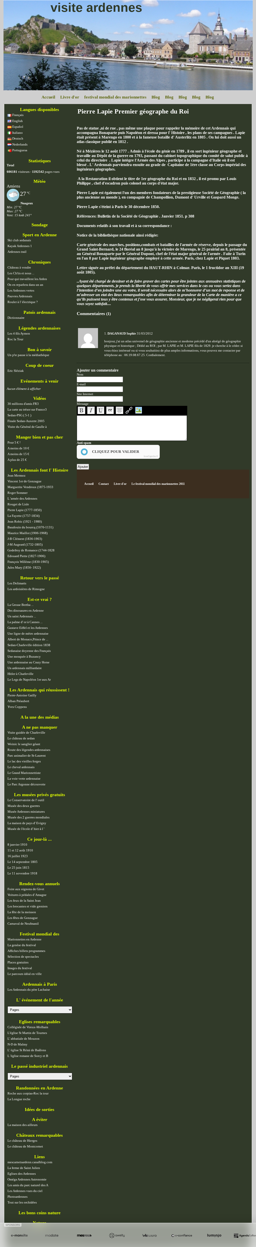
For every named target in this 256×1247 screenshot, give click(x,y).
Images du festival (20, 968)
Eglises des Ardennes (22, 1173)
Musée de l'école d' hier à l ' (26, 829)
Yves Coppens (17, 707)
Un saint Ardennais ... (22, 616)
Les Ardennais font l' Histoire (39, 470)
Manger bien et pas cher (39, 437)
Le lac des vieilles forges (24, 761)
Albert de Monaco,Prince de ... (28, 639)
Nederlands (20, 144)
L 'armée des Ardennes (22, 498)
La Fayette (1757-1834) (24, 516)
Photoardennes (18, 1196)
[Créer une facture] (149, 1235)
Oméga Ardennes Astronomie (27, 1179)
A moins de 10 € (18, 448)
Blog (156, 97)
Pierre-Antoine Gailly (22, 695)
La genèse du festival (22, 945)
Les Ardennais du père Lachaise (29, 989)
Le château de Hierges (22, 1140)
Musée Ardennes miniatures (26, 811)
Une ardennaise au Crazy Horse (29, 662)
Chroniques (39, 262)
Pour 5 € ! (14, 442)
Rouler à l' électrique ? (23, 302)
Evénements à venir (39, 381)
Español (17, 127)
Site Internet (85, 394)
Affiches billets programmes (26, 951)
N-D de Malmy (18, 1044)
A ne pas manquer (39, 727)
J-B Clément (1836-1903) (25, 539)
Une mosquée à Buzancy (24, 656)
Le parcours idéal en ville (25, 974)
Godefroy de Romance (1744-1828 (31, 550)
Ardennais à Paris (39, 984)
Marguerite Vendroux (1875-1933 (30, 487)
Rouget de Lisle (18, 504)
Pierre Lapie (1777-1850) (25, 510)
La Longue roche (19, 1099)
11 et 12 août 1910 (20, 850)
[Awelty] (116, 1235)
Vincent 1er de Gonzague (25, 481)
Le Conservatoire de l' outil (26, 800)
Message (82, 404)
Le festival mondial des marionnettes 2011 (158, 484)
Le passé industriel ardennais (39, 1066)
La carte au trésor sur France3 (27, 409)
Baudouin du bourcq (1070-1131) (30, 527)
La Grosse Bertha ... (21, 605)
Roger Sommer (18, 493)
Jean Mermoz (17, 475)
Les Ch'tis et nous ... (21, 273)
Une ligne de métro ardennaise (28, 633)
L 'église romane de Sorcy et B (28, 1056)
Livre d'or (69, 97)
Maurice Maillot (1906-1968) (28, 533)
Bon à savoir (40, 349)
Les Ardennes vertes (21, 290)
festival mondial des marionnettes (115, 97)
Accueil (48, 97)
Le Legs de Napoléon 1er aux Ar (29, 679)
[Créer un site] (19, 1235)
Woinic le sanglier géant (24, 744)
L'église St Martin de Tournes (27, 1033)
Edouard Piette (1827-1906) (26, 556)
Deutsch (17, 138)
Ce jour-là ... (39, 839)
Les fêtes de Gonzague (23, 918)
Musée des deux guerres (24, 806)
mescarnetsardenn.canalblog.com (30, 1162)
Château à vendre (19, 267)
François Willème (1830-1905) (28, 562)
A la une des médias (39, 717)
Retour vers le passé (39, 577)
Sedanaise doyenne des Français (29, 651)
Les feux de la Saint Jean (24, 900)
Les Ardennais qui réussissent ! (40, 689)
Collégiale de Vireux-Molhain (28, 1027)
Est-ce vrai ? (40, 599)
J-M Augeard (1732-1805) (25, 544)
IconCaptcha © (151, 456)
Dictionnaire (16, 318)
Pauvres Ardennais (20, 296)
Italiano (17, 133)
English (17, 121)
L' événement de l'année (39, 999)
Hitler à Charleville (21, 674)
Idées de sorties (39, 1109)
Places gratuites (18, 962)
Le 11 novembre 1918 (22, 873)
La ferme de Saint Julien (24, 1168)
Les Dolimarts (17, 583)
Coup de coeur (40, 365)
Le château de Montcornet (25, 1146)
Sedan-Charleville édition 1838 (29, 645)
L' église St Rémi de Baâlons (27, 1050)
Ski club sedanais (19, 240)
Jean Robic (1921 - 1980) (25, 521)
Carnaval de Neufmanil (23, 923)
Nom (80, 374)
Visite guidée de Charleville (26, 732)
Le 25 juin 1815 (18, 867)
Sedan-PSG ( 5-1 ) (19, 415)
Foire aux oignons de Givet (26, 889)
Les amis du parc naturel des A (28, 1185)
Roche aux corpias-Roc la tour (28, 1093)
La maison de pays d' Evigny (27, 823)
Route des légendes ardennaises (29, 750)
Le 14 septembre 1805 (23, 862)
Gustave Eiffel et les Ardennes (28, 628)
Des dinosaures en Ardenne (26, 610)
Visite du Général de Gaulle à (27, 427)
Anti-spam (84, 443)
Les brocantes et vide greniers (28, 906)
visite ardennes (96, 8)
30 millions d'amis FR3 (23, 404)
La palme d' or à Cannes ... (25, 622)
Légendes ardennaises (39, 328)
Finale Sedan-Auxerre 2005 (26, 421)
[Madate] (52, 1235)
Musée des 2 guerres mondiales (29, 817)
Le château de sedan (21, 738)
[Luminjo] (214, 1235)
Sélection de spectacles (23, 956)
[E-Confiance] (182, 1235)
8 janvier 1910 (17, 844)
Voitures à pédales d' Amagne (27, 895)
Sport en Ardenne (39, 234)
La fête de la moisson (22, 912)
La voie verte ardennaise (24, 778)
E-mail (81, 384)
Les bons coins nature (39, 1212)
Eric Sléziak (16, 371)
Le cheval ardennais (21, 767)
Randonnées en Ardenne (39, 1087)
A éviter (39, 1119)
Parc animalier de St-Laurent (27, 755)
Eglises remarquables (39, 1021)
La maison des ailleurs (23, 1125)
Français (18, 115)
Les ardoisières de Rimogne (26, 589)
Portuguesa (19, 150)
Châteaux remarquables (39, 1135)
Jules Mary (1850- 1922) (24, 567)
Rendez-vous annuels (39, 883)
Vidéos (39, 398)
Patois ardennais (40, 312)
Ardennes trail (17, 252)
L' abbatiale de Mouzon (24, 1038)
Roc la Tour (15, 339)
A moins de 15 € (18, 454)
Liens (39, 1156)
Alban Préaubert (18, 701)
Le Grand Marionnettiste (24, 773)
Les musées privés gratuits (39, 794)
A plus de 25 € (17, 460)
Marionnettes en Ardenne (25, 939)
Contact (103, 484)
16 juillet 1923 (18, 856)
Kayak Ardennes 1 (20, 246)
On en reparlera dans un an (25, 285)
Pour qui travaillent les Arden (27, 279)
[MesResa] (84, 1235)
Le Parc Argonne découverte (27, 784)
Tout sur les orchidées (22, 1202)
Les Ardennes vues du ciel (25, 1191)
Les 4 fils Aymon (19, 333)
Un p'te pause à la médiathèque (28, 355)
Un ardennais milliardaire (25, 668)
